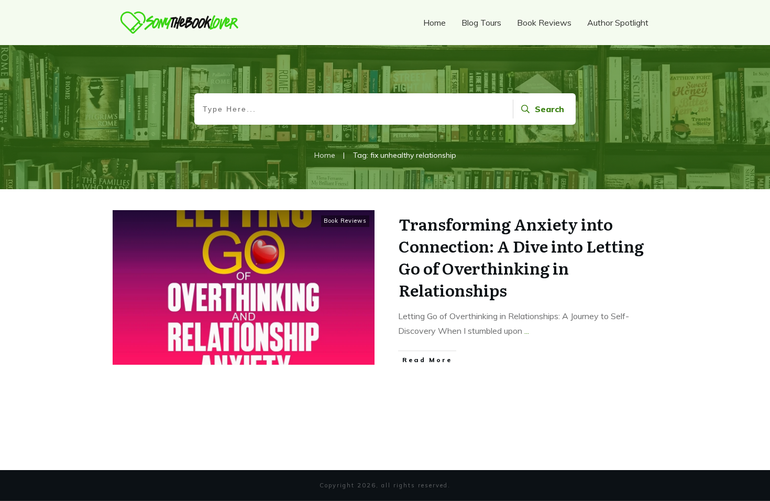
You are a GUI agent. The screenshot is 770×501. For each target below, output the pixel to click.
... (526, 330)
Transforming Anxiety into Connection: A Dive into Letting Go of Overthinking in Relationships (521, 256)
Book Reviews (345, 220)
